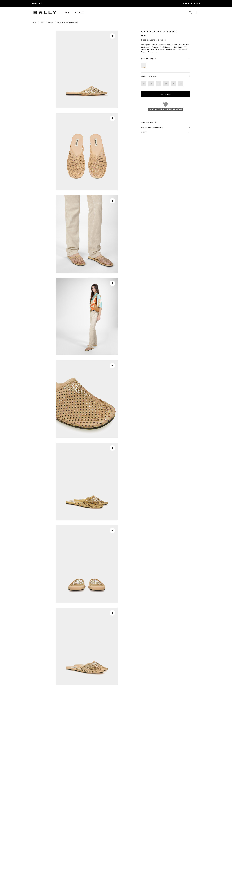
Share (144, 132)
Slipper (50, 22)
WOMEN (79, 12)
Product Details (149, 123)
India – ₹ (37, 3)
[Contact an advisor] (165, 107)
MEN (67, 12)
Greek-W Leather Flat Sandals (67, 22)
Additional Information (152, 127)
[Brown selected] (144, 65)
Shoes (42, 22)
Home (34, 22)
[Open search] (190, 12)
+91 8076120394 (191, 3)
